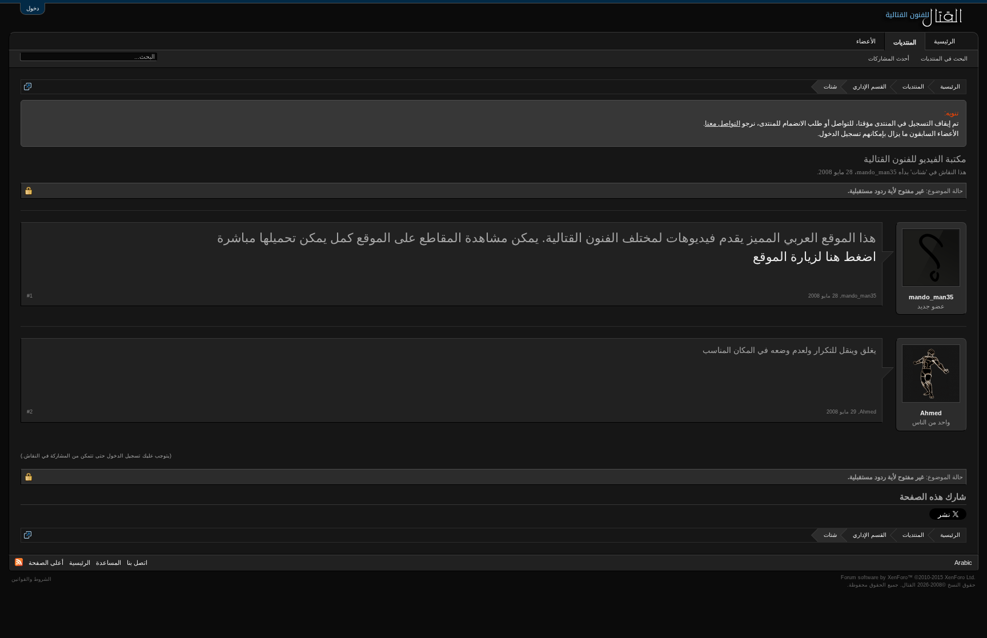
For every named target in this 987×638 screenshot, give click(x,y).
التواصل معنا (722, 123)
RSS (19, 562)
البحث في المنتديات (944, 58)
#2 (30, 412)
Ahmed (931, 413)
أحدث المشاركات (888, 58)
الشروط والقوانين (31, 579)
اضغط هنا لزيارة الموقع (814, 257)
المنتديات (904, 42)
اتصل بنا (137, 562)
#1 (30, 296)
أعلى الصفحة (46, 562)
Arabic (963, 562)
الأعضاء (866, 41)
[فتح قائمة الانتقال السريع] (27, 86)
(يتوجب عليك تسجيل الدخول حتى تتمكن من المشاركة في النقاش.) (96, 456)
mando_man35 (877, 171)
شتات (919, 171)
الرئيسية (944, 41)
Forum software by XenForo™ (908, 577)
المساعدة (108, 562)
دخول (32, 8)
